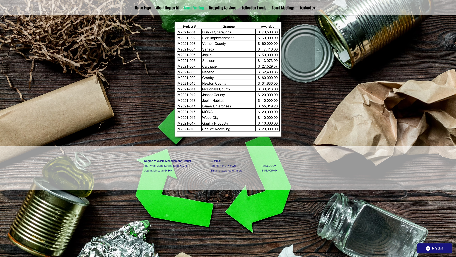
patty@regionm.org (231, 170)
